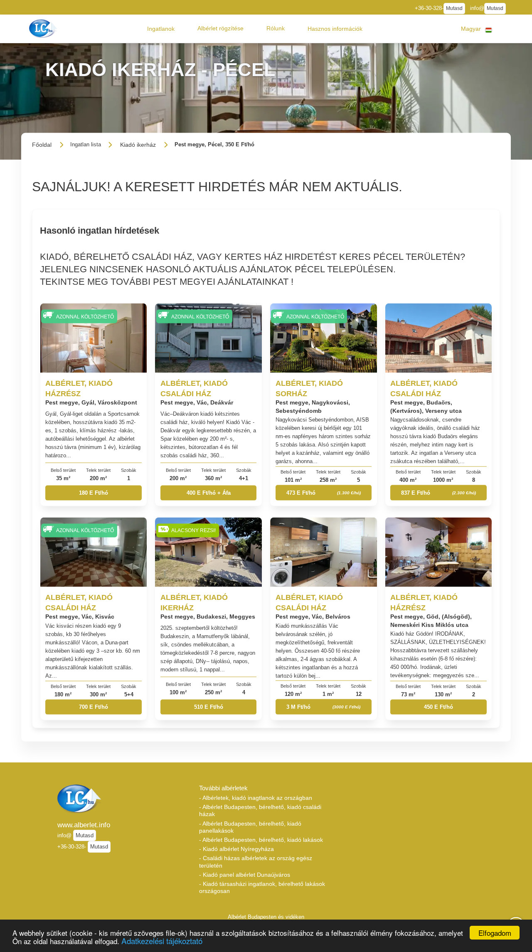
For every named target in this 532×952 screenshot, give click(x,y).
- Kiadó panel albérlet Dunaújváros (244, 874)
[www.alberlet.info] (44, 28)
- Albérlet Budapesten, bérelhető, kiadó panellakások (250, 827)
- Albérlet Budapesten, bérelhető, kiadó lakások (261, 839)
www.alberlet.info (83, 825)
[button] (161, 28)
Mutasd (454, 8)
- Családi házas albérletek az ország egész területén (255, 861)
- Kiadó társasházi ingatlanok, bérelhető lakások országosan (262, 887)
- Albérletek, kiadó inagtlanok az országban (255, 797)
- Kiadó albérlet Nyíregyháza (236, 849)
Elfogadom (494, 932)
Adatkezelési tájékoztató (161, 940)
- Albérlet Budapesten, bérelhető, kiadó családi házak (260, 810)
